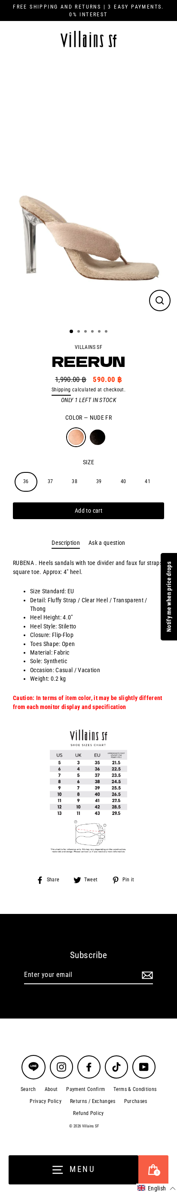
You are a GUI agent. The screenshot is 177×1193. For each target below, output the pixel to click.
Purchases (135, 1101)
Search (28, 1089)
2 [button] (79, 332)
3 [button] (86, 332)
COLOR (88, 417)
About (51, 1089)
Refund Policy (88, 1113)
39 (99, 481)
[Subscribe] (146, 975)
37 (50, 481)
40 (123, 481)
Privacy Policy (45, 1101)
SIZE (88, 462)
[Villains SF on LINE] (33, 1067)
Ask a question (106, 542)
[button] (156, 1188)
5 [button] (100, 332)
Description (66, 542)
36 (26, 481)
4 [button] (93, 332)
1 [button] (72, 332)
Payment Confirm (85, 1089)
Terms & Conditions (134, 1089)
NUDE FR (76, 437)
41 (147, 481)
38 (74, 481)
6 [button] (107, 332)
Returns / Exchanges (92, 1101)
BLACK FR (97, 437)
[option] (88, 189)
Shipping (61, 390)
